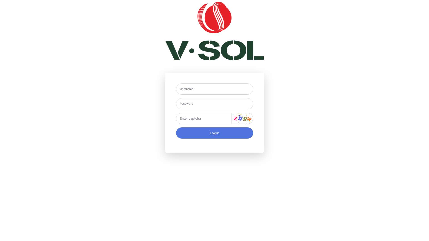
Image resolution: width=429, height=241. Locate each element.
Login (214, 133)
